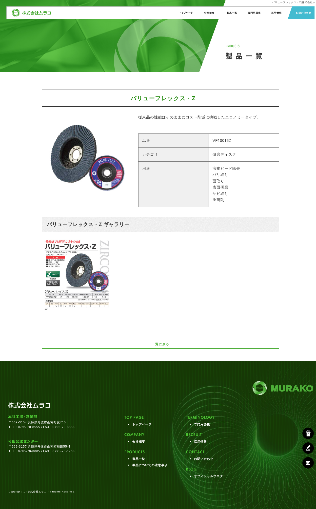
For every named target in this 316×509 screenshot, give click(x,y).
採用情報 (276, 12)
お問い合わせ (301, 12)
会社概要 (209, 12)
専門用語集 (253, 12)
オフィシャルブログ (208, 476)
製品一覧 (231, 12)
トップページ (186, 12)
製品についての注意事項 (150, 465)
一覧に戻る (160, 344)
